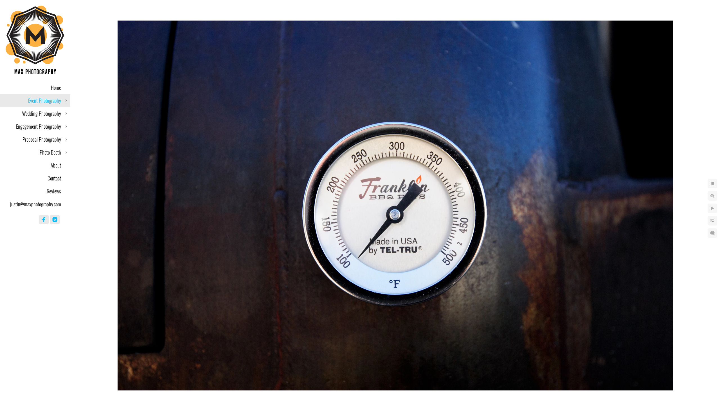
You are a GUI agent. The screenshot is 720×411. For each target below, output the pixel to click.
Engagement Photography (38, 126)
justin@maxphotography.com (35, 204)
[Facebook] (44, 219)
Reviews (54, 191)
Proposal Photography (41, 139)
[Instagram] (55, 219)
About (56, 165)
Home (56, 87)
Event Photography (44, 100)
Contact (54, 178)
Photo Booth (50, 152)
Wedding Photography (41, 113)
